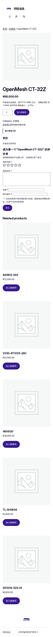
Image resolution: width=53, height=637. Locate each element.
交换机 (12, 28)
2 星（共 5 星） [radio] (8, 165)
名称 (5, 190)
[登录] (16, 16)
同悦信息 (19, 8)
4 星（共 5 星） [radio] (15, 165)
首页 (5, 28)
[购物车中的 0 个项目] (24, 16)
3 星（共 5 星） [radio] (12, 165)
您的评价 (7, 171)
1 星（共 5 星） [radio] (4, 165)
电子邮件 (7, 194)
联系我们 (6, 124)
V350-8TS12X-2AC (15, 353)
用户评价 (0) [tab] (10, 131)
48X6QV (8, 431)
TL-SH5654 (10, 509)
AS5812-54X (10, 275)
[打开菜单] (9, 16)
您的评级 (7, 162)
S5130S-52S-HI (12, 588)
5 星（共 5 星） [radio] (19, 165)
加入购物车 (21, 112)
